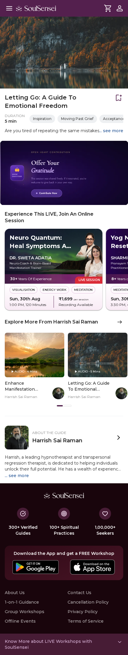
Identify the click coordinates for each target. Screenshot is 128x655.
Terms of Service (86, 621)
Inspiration (42, 118)
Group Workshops (24, 611)
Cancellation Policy (88, 602)
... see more (111, 130)
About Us (15, 592)
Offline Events (20, 621)
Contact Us (79, 592)
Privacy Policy (83, 611)
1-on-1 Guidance (22, 602)
